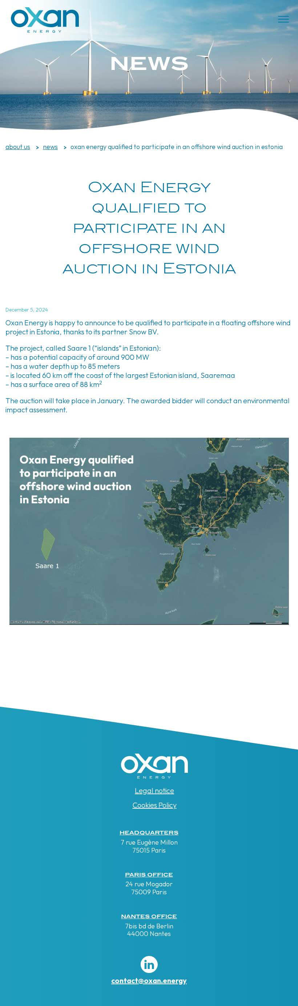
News (50, 147)
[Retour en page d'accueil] (45, 29)
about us (17, 147)
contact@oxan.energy (149, 980)
